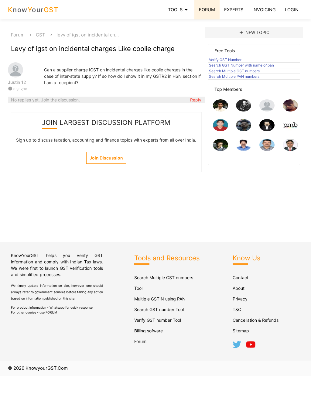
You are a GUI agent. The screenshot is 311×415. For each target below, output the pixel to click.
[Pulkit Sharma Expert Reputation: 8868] (220, 109)
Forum (18, 35)
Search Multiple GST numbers (234, 71)
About (238, 288)
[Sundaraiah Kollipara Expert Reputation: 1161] (267, 109)
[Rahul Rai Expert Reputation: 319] (267, 129)
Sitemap (241, 330)
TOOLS (179, 9)
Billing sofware (148, 330)
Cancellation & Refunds (256, 320)
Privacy (240, 298)
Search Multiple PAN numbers (234, 76)
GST (40, 35)
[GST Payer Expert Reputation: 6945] (243, 109)
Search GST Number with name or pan (241, 65)
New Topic (253, 32)
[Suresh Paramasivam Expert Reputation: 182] (243, 149)
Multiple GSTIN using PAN (160, 298)
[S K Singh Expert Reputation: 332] (243, 129)
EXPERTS (233, 9)
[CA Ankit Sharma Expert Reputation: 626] (220, 129)
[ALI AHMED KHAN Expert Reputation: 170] (290, 149)
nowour (33, 10)
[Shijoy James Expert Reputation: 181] (267, 149)
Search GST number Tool (159, 309)
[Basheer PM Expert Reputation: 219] (290, 129)
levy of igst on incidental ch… (87, 35)
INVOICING (264, 9)
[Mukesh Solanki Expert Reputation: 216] (220, 149)
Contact (240, 277)
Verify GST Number (225, 59)
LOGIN (292, 9)
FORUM (207, 9)
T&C (237, 309)
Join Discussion (106, 157)
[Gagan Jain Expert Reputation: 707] (290, 109)
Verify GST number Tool (157, 320)
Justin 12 (17, 82)
